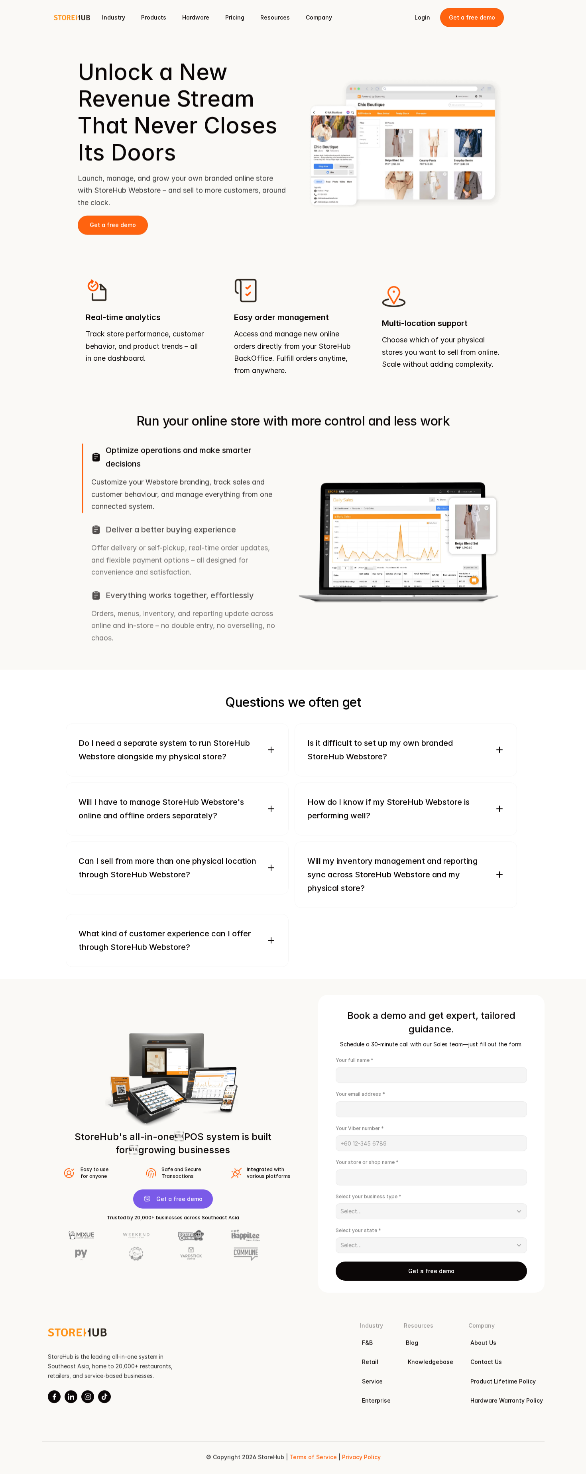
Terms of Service (312, 1457)
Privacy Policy (361, 1457)
